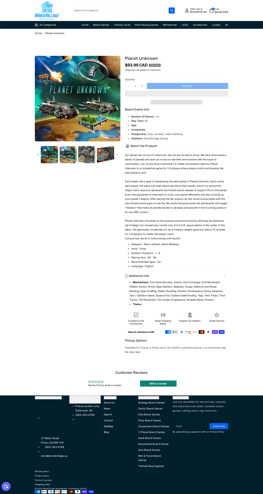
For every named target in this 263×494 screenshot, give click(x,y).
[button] (176, 94)
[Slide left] (38, 154)
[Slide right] (117, 154)
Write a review (158, 383)
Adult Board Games (149, 438)
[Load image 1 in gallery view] (49, 154)
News (107, 408)
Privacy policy (42, 476)
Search (108, 414)
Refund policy (42, 471)
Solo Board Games (149, 449)
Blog (106, 432)
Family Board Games (150, 408)
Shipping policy (42, 484)
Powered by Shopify (77, 488)
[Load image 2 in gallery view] (68, 154)
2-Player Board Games (151, 432)
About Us (109, 402)
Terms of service (43, 480)
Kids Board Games (149, 414)
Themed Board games (151, 466)
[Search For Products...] (172, 10)
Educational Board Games (153, 443)
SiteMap (108, 426)
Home (38, 33)
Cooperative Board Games (153, 426)
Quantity (130, 79)
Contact (108, 420)
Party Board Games (149, 420)
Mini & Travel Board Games (149, 458)
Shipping (130, 70)
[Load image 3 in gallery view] (86, 154)
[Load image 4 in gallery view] (105, 154)
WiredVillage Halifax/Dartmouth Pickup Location (85, 399)
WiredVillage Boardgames (48, 397)
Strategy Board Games (151, 402)
